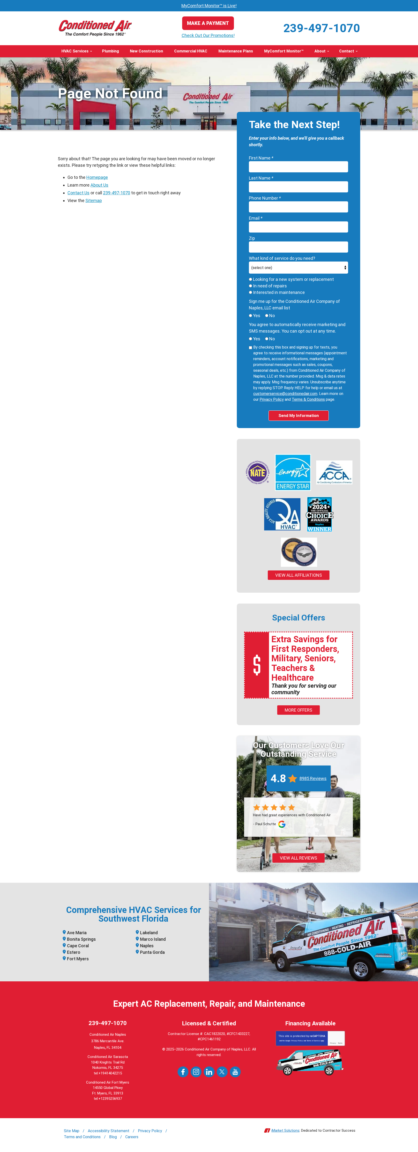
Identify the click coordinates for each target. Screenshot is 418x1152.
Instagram (196, 1071)
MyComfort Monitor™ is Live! (209, 5)
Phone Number (265, 198)
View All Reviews (298, 857)
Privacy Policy (272, 399)
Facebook (183, 1071)
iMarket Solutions (285, 1130)
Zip (252, 238)
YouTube (235, 1071)
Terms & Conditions (308, 399)
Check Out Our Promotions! (208, 35)
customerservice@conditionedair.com (285, 393)
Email (255, 218)
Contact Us (78, 192)
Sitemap (93, 200)
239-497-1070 (321, 28)
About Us (99, 185)
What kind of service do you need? (282, 258)
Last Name (261, 178)
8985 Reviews (313, 778)
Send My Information (298, 415)
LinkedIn (209, 1071)
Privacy (333, 1043)
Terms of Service (313, 1041)
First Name (261, 157)
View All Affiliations (298, 575)
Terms (340, 1043)
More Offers (298, 710)
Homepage (97, 177)
